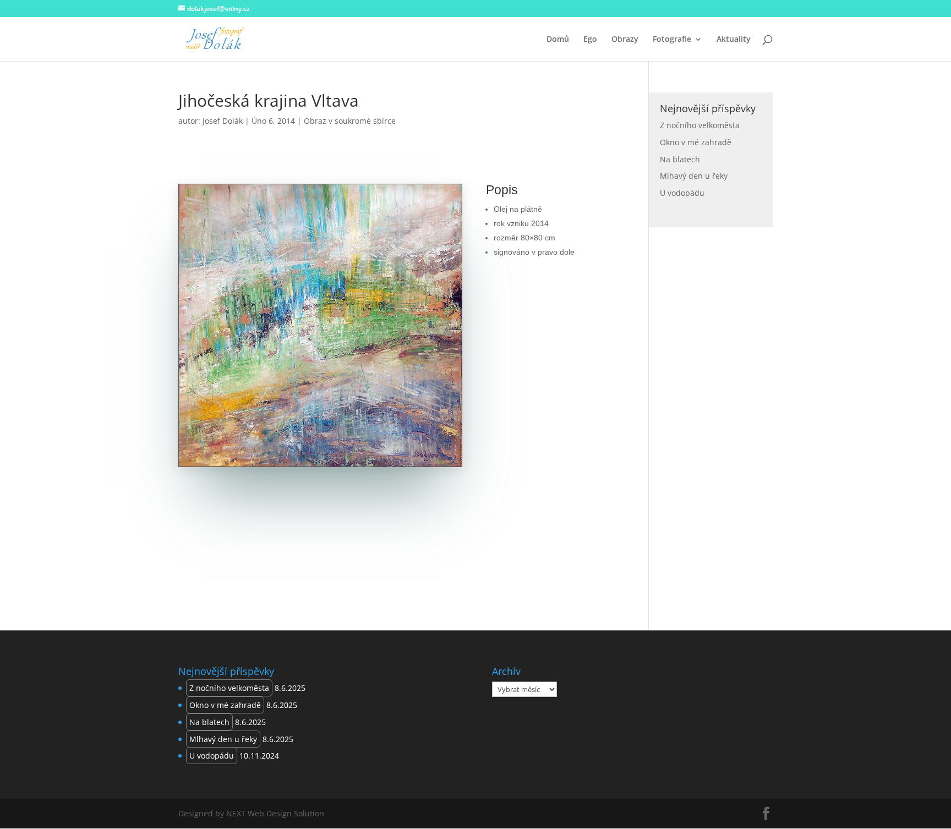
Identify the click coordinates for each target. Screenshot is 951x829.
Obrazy (624, 39)
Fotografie (672, 39)
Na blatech (680, 159)
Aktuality (734, 39)
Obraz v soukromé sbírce (350, 121)
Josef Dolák (223, 121)
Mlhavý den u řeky (694, 176)
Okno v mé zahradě (695, 142)
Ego (590, 39)
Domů (557, 39)
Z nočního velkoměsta (700, 125)
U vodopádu (682, 193)
